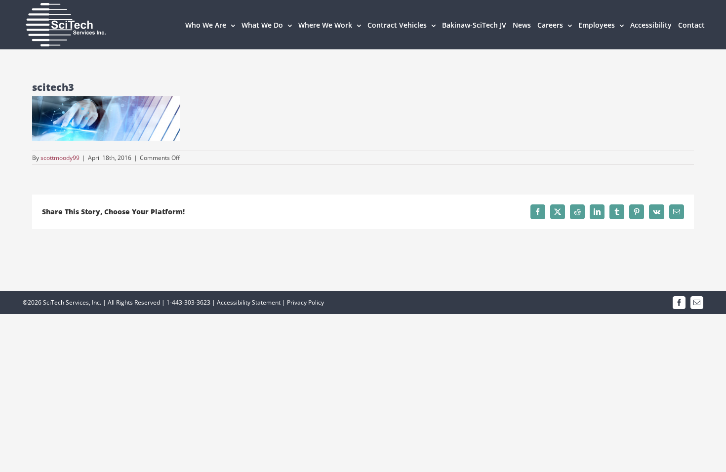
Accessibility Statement (249, 302)
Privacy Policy (305, 302)
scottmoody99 (60, 158)
